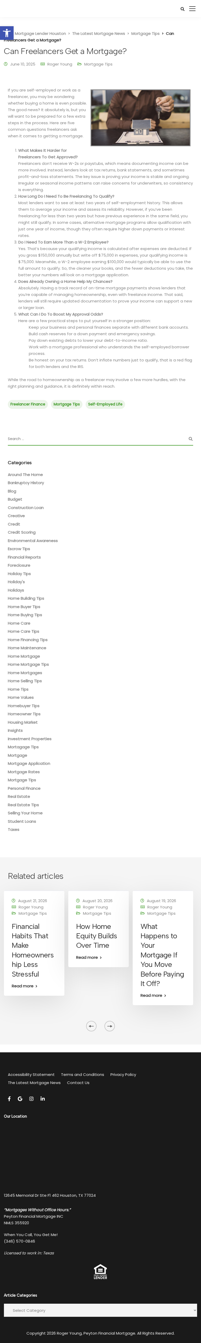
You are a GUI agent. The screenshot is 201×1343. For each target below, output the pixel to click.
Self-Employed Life (105, 404)
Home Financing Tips (28, 639)
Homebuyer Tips (24, 705)
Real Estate (19, 796)
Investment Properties (30, 738)
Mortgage (17, 755)
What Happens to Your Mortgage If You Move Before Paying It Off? (162, 955)
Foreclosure (19, 565)
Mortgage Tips (98, 64)
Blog (12, 491)
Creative (16, 515)
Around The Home (25, 474)
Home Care (19, 623)
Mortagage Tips (23, 747)
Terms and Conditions (82, 1074)
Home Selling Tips (25, 681)
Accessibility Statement (31, 1074)
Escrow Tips (19, 548)
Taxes (13, 829)
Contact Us (78, 1082)
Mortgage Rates (24, 772)
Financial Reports (24, 557)
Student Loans (22, 821)
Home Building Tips (26, 598)
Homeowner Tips (24, 714)
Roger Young (59, 64)
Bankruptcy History (26, 482)
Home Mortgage (24, 656)
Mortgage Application (29, 763)
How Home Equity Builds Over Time (96, 936)
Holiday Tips (19, 573)
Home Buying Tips (25, 615)
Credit (14, 524)
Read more (23, 986)
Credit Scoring (22, 532)
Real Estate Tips (23, 805)
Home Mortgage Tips (28, 664)
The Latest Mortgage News (34, 1082)
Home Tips (18, 689)
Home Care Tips (23, 631)
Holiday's (16, 581)
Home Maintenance (27, 648)
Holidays (16, 590)
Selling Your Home (25, 813)
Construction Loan (26, 507)
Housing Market (23, 722)
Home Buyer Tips (24, 606)
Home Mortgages (25, 672)
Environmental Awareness (33, 540)
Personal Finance (24, 788)
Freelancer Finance (27, 404)
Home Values (21, 697)
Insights (15, 730)
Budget (15, 499)
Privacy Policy (123, 1074)
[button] (7, 33)
